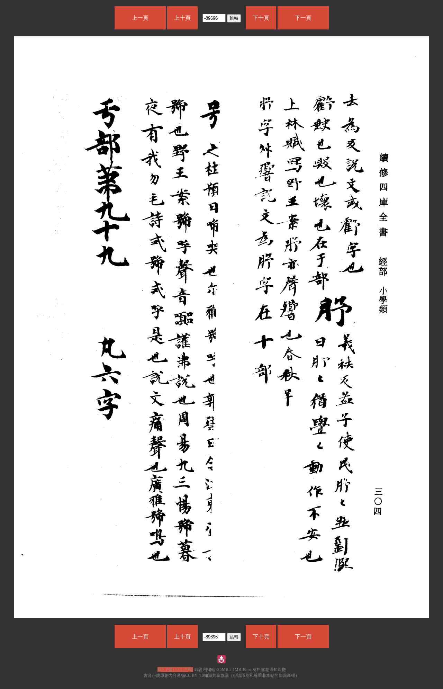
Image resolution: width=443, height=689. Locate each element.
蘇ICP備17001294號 (175, 669)
